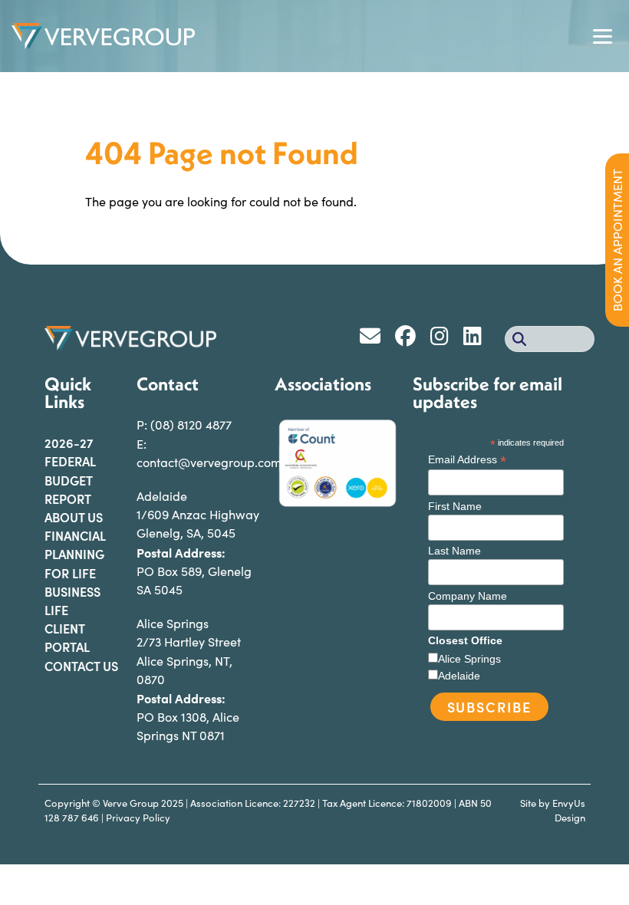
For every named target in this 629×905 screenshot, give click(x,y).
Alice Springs (469, 659)
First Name (455, 506)
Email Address (467, 459)
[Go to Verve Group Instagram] (444, 339)
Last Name (454, 551)
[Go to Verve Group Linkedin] (476, 339)
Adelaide (459, 676)
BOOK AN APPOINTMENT (617, 240)
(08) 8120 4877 (191, 424)
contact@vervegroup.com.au (218, 462)
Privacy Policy (138, 817)
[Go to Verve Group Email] (375, 339)
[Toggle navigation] (602, 36)
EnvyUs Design (568, 810)
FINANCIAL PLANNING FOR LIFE (74, 554)
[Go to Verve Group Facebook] (410, 339)
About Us (73, 516)
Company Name (467, 596)
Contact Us (81, 665)
